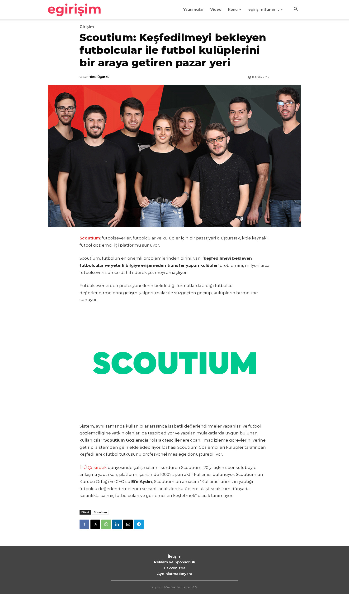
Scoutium (100, 512)
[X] (95, 524)
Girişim (87, 27)
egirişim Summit (263, 9)
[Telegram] (139, 524)
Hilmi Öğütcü (99, 77)
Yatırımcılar (193, 9)
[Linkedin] (117, 524)
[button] (295, 10)
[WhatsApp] (106, 524)
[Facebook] (84, 524)
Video (215, 9)
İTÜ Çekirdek (93, 467)
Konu (233, 9)
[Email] (128, 524)
